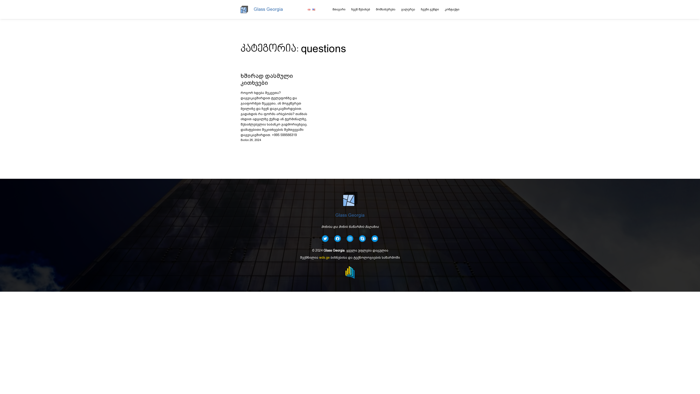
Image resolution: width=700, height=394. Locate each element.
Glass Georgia (268, 9)
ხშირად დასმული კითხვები (267, 79)
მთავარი (338, 9)
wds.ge (324, 257)
